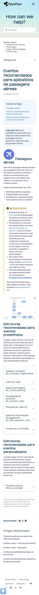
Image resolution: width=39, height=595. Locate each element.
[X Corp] (23, 521)
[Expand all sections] (34, 365)
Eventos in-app (11, 51)
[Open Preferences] (3, 591)
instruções (13, 215)
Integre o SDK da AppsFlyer (16, 49)
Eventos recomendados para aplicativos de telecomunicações (19, 560)
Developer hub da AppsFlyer (20, 278)
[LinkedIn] (26, 521)
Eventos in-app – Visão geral (14, 547)
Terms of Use (24, 579)
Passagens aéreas (13, 108)
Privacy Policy (10, 579)
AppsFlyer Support (9, 42)
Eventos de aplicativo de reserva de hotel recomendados (17, 537)
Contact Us (9, 584)
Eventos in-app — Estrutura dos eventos (19, 543)
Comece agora (11, 47)
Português (21, 584)
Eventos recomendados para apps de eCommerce (18, 553)
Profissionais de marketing (15, 45)
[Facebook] (19, 521)
